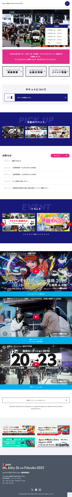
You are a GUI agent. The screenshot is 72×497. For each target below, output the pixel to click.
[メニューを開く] (67, 3)
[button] (2, 224)
